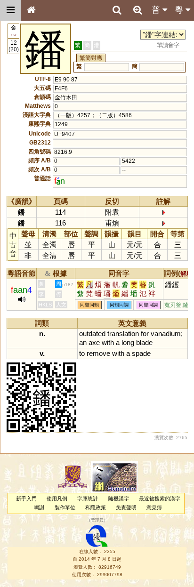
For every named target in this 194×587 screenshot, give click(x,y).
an (83, 342)
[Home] (31, 10)
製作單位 (65, 507)
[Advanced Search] (137, 10)
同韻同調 (119, 305)
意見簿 (154, 507)
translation (123, 334)
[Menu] (10, 10)
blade (144, 342)
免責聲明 (126, 507)
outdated (92, 334)
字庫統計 (87, 498)
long (127, 342)
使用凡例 (57, 498)
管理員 (97, 520)
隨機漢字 (118, 498)
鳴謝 (39, 507)
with (108, 342)
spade (141, 353)
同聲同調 (148, 305)
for (145, 334)
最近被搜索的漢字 (159, 498)
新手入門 (26, 498)
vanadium (166, 334)
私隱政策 (95, 507)
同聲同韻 (89, 305)
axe (94, 342)
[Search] (116, 10)
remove (98, 353)
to (82, 353)
